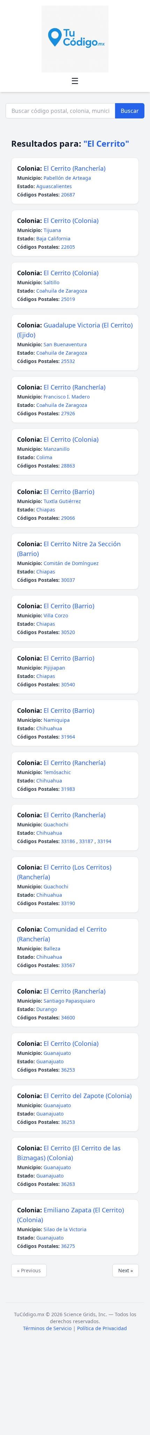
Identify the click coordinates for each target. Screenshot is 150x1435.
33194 (104, 841)
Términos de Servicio (47, 1328)
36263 (68, 1184)
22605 (68, 247)
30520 (68, 632)
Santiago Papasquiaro (69, 1000)
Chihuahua (49, 728)
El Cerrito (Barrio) (69, 491)
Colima (44, 457)
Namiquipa (57, 720)
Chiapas (45, 509)
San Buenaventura (65, 344)
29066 (68, 518)
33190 (68, 903)
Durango (46, 1009)
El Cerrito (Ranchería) (74, 168)
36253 (68, 1069)
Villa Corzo (56, 615)
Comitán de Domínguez (71, 563)
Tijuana (52, 230)
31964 (68, 736)
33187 (87, 841)
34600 (68, 1017)
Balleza (52, 948)
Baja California (53, 238)
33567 (68, 965)
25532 (68, 361)
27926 (68, 413)
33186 (68, 841)
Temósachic (57, 772)
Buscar (130, 111)
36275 (68, 1246)
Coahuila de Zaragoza (61, 290)
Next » (125, 1270)
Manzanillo (56, 449)
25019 (68, 299)
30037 (68, 580)
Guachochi (56, 824)
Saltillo (51, 282)
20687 (68, 194)
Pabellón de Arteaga (67, 178)
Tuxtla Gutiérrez (62, 501)
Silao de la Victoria (65, 1229)
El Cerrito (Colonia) (71, 220)
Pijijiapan (54, 667)
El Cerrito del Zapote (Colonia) (88, 1095)
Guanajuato (57, 1053)
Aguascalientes (54, 186)
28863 (68, 465)
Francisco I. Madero (67, 396)
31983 (68, 789)
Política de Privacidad (102, 1328)
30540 (68, 684)
